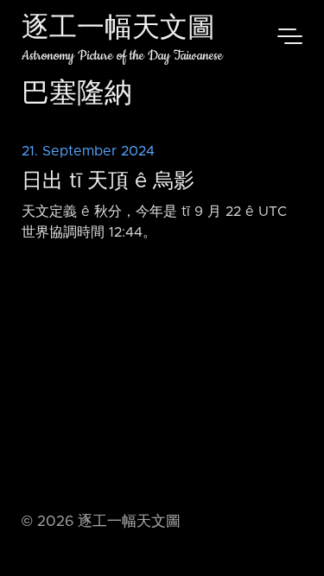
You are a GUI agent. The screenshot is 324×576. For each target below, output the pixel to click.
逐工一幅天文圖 (118, 30)
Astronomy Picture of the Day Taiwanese (122, 56)
